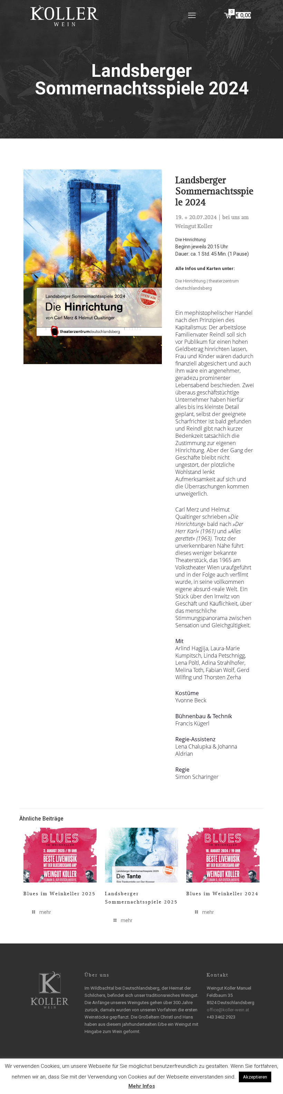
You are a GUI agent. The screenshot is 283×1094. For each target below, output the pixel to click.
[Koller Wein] (64, 15)
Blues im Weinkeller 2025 (59, 894)
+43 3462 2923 (221, 1017)
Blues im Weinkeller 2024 (222, 894)
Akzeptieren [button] (255, 1077)
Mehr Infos (141, 1086)
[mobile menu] (192, 15)
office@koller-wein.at (228, 1009)
